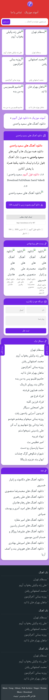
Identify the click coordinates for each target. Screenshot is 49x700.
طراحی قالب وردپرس (27, 696)
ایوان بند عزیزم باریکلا (32, 459)
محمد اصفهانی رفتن (33, 361)
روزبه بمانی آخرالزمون (32, 367)
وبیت (15, 696)
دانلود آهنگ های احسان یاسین (27, 525)
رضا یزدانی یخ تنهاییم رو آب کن (27, 425)
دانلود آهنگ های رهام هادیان (28, 502)
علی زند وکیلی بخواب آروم (30, 355)
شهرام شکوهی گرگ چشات (29, 453)
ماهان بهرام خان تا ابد (32, 373)
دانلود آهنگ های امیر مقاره (29, 520)
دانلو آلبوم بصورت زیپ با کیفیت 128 (24, 205)
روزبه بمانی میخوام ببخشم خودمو (26, 419)
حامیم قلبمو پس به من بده (29, 378)
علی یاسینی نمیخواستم (31, 430)
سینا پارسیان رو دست (32, 448)
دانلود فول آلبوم (20, 118)
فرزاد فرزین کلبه (35, 402)
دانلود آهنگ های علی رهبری (28, 497)
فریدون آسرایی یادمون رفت (29, 413)
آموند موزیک (31, 12)
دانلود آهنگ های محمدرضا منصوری (24, 491)
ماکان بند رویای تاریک (32, 384)
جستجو (6, 21)
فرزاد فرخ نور (37, 396)
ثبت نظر (25, 330)
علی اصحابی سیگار (33, 407)
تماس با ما (16, 12)
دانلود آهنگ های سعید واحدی (29, 135)
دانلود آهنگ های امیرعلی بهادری (26, 543)
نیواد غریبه (38, 436)
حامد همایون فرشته (33, 390)
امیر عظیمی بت (35, 442)
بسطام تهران (37, 350)
